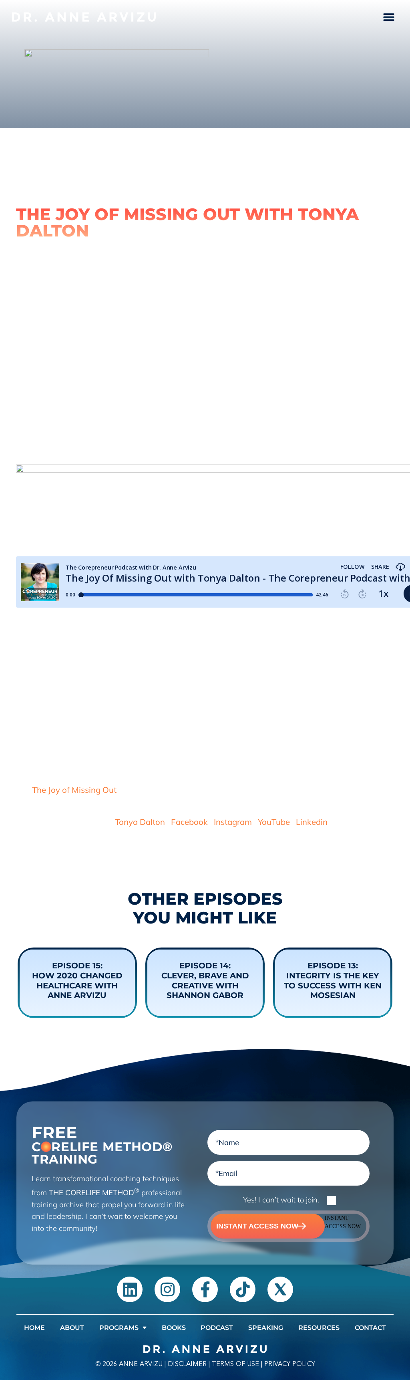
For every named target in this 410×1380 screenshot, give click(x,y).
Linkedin (312, 821)
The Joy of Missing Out (74, 789)
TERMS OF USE (235, 1364)
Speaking (265, 1327)
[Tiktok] (242, 1289)
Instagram (233, 821)
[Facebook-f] (205, 1289)
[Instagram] (167, 1289)
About (72, 1327)
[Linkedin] (130, 1289)
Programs (119, 1327)
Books (174, 1327)
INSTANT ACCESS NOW (257, 1226)
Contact (370, 1327)
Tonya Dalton (140, 821)
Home (34, 1327)
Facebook (189, 821)
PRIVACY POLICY (289, 1364)
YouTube (274, 821)
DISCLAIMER (187, 1364)
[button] (389, 17)
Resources (319, 1327)
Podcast (217, 1327)
